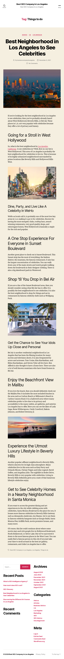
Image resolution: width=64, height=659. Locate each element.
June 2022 (37, 575)
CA (30, 35)
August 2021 (38, 587)
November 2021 (39, 580)
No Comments (33, 63)
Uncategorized (39, 621)
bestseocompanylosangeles (26, 60)
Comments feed (39, 639)
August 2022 (38, 572)
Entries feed (38, 636)
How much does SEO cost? (12, 585)
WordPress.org (39, 641)
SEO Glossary (8, 589)
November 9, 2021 (45, 60)
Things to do (44, 550)
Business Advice (40, 605)
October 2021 (39, 582)
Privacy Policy (40, 654)
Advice (24, 35)
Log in (36, 634)
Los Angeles (37, 35)
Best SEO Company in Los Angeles (32, 4)
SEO (35, 615)
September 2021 (40, 585)
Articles (36, 603)
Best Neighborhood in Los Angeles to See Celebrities (32, 47)
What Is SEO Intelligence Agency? (15, 581)
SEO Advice (38, 618)
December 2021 (39, 577)
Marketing (37, 613)
